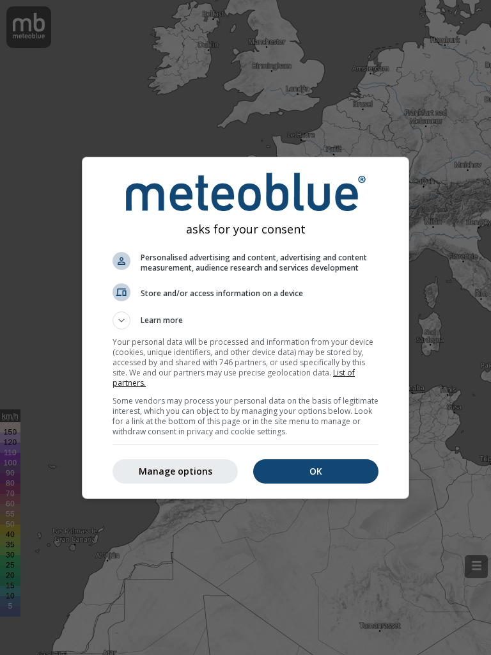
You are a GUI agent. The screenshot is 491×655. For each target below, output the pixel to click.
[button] (245, 320)
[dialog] (245, 328)
